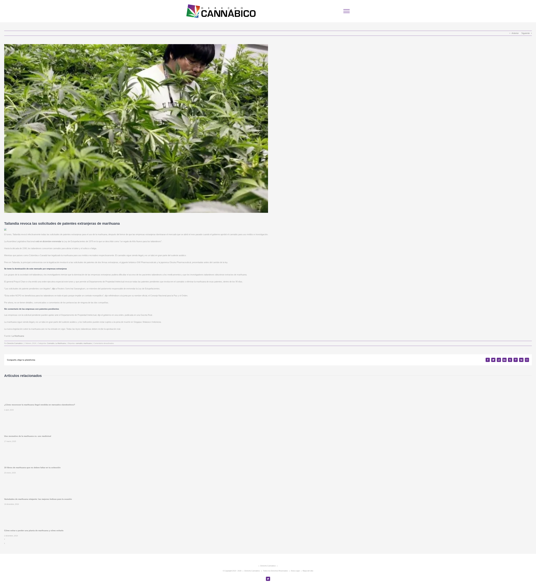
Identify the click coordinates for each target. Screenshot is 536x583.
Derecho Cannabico (15, 343)
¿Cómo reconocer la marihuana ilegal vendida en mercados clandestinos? (39, 405)
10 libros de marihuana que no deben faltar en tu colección (32, 467)
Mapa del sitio (308, 571)
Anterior (515, 33)
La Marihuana (18, 336)
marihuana (87, 343)
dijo (53, 288)
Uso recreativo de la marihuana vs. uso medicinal (27, 436)
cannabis (79, 343)
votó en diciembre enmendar (48, 241)
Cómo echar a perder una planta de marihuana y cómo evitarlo (34, 530)
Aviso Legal (295, 571)
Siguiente (525, 33)
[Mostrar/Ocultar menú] (346, 11)
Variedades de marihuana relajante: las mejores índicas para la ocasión (38, 499)
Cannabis (50, 343)
